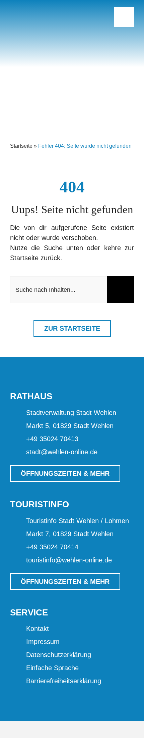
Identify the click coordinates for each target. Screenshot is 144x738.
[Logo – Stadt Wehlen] (43, 6)
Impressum (43, 641)
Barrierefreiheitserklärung (63, 681)
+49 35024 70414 (52, 547)
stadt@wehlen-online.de (61, 452)
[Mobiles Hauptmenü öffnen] (124, 17)
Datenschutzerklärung (58, 654)
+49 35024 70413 (52, 439)
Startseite (21, 146)
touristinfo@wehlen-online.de (69, 560)
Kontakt (37, 628)
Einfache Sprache (52, 668)
